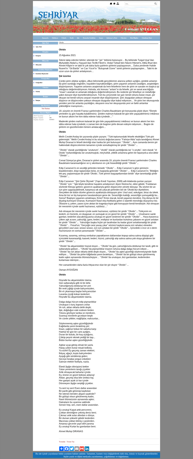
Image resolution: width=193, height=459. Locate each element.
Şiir (78, 38)
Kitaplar (38, 55)
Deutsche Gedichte (89, 38)
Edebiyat (55, 38)
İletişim (38, 100)
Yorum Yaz (70, 442)
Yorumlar (62, 442)
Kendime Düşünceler (42, 73)
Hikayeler (39, 65)
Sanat (101, 38)
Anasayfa (45, 38)
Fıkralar (124, 38)
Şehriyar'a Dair (112, 38)
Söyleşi (38, 91)
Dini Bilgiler (134, 38)
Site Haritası (46, 109)
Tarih (71, 38)
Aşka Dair (39, 47)
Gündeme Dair (147, 38)
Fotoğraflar (39, 82)
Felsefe (64, 38)
